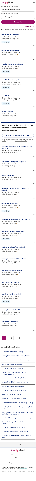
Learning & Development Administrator (14, 259)
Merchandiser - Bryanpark (10, 321)
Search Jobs (18, 22)
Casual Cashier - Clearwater (10, 34)
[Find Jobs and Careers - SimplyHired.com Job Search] (7, 2)
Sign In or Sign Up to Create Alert (19, 135)
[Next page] (28, 338)
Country (12, 454)
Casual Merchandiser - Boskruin (11, 294)
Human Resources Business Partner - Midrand (16, 219)
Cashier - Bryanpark (8, 175)
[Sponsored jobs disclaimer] (34, 30)
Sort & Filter (28, 26)
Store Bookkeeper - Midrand (10, 282)
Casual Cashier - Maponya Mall (11, 80)
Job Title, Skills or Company (9, 6)
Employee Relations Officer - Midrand (13, 247)
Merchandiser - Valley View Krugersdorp (14, 162)
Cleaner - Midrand (7, 112)
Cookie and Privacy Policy (21, 141)
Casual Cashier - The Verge (10, 203)
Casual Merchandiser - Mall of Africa (13, 231)
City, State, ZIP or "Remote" (9, 14)
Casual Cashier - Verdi (8, 96)
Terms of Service (23, 468)
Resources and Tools (17, 445)
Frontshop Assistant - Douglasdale (12, 64)
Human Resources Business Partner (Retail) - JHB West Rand (17, 147)
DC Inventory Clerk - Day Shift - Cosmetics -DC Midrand (16, 189)
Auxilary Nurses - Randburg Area (12, 270)
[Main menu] (34, 2)
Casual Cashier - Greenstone (10, 50)
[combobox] (18, 9)
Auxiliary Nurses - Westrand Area (12, 310)
